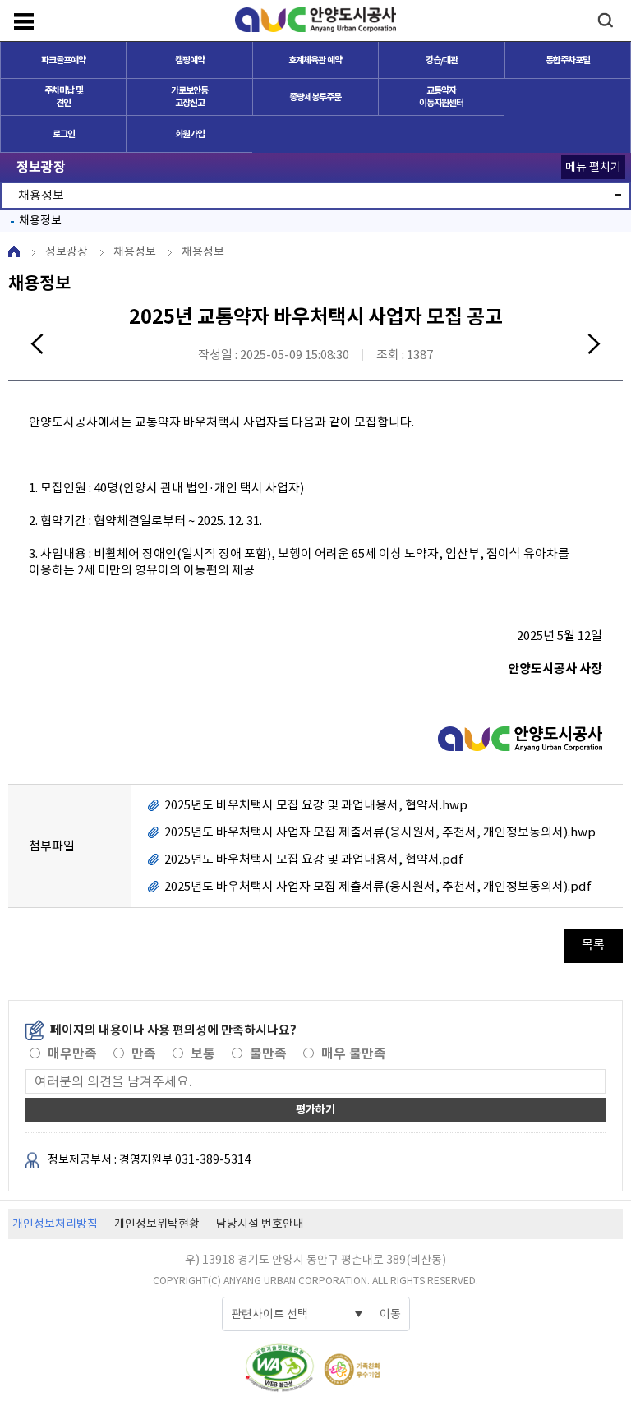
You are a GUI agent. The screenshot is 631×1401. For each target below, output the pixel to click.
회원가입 (190, 134)
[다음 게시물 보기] (594, 346)
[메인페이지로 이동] (315, 19)
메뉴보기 (23, 21)
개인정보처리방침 (55, 1223)
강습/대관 (442, 60)
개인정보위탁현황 (157, 1223)
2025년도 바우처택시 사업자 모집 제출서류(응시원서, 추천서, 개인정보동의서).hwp (380, 832)
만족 (143, 1053)
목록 (593, 944)
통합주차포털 (568, 60)
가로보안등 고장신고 (189, 96)
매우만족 (72, 1053)
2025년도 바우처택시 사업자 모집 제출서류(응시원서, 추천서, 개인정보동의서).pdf (378, 886)
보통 (203, 1053)
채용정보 (40, 220)
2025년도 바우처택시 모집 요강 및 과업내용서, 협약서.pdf (313, 859)
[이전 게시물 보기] (37, 346)
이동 (390, 1314)
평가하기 (315, 1110)
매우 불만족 (353, 1053)
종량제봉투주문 (315, 97)
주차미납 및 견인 (63, 96)
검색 (605, 20)
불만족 (268, 1053)
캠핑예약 (190, 60)
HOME (14, 251)
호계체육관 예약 (315, 60)
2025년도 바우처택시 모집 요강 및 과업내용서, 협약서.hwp (315, 805)
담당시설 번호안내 (260, 1223)
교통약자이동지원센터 (441, 96)
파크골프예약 (63, 60)
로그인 (64, 134)
